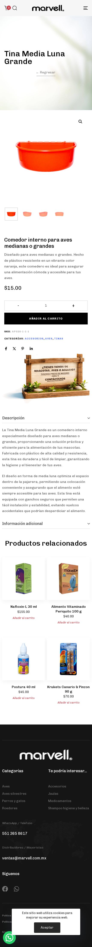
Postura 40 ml (23, 687)
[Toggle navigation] (74, 8)
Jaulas (53, 794)
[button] (14, 8)
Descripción (13, 418)
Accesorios (34, 338)
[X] (14, 348)
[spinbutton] (46, 305)
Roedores (10, 808)
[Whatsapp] (16, 889)
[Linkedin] (31, 348)
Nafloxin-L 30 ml (23, 607)
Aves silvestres (14, 794)
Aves (48, 338)
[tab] (46, 418)
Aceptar (47, 927)
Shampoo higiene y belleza (68, 808)
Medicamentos (59, 801)
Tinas (59, 338)
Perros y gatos (13, 801)
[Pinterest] (22, 348)
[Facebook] (6, 348)
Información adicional (22, 523)
